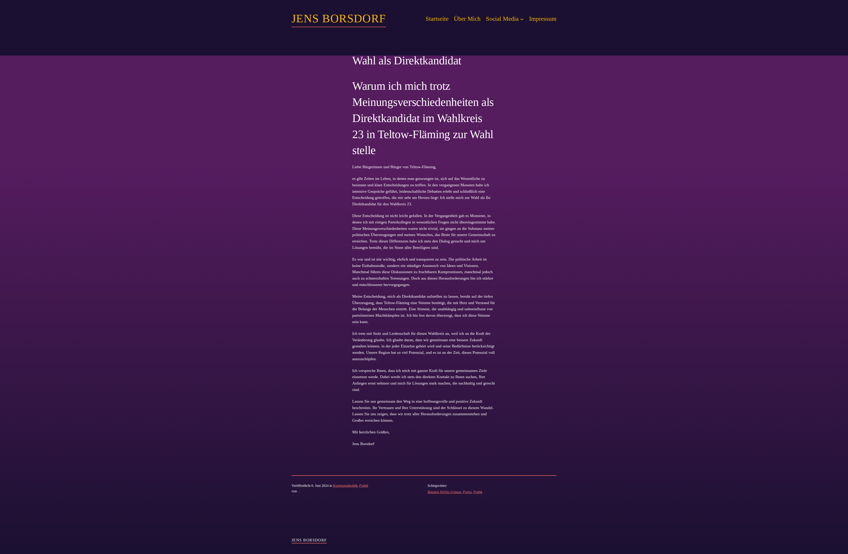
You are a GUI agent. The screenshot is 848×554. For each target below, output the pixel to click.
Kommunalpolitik (345, 485)
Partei (467, 492)
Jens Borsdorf (339, 18)
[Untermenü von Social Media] (522, 19)
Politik (363, 485)
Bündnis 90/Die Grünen (444, 492)
